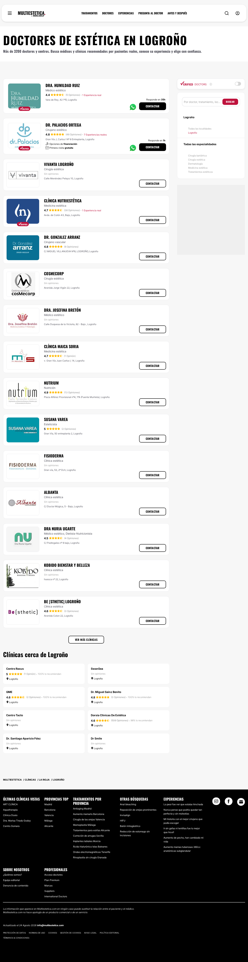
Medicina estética (198, 167)
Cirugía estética (196, 159)
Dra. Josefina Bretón (62, 310)
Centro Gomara (11, 826)
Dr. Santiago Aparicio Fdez (23, 738)
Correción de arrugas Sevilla (88, 835)
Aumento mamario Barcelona (88, 814)
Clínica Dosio (10, 815)
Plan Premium (51, 880)
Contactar (152, 106)
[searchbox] (203, 102)
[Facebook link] (228, 802)
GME (9, 692)
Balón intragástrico (130, 826)
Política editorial (109, 933)
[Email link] (241, 802)
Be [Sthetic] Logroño (62, 601)
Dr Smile (96, 738)
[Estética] (31, 14)
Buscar (230, 101)
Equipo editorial (11, 880)
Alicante (48, 826)
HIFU (122, 820)
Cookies (52, 933)
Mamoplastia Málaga (84, 824)
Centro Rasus (15, 668)
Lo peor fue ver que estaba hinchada (183, 804)
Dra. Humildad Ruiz (63, 85)
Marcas (48, 885)
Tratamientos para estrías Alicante (91, 830)
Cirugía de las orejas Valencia (89, 819)
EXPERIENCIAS (126, 13)
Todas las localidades (199, 128)
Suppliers (49, 891)
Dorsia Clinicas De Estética (108, 715)
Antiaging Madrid (82, 808)
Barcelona (49, 809)
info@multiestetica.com (50, 925)
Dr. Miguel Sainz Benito (106, 692)
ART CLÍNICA (10, 804)
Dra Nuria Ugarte (59, 528)
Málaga (48, 820)
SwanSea (97, 668)
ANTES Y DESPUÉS (177, 13)
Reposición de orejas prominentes (138, 809)
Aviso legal (90, 933)
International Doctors (55, 896)
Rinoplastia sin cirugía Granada (90, 857)
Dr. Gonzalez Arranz (62, 237)
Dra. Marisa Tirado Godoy (17, 820)
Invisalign (125, 815)
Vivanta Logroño (59, 164)
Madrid (48, 804)
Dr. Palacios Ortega (63, 125)
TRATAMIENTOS (89, 13)
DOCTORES (108, 13)
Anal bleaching (128, 804)
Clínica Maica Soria (61, 346)
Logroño (192, 132)
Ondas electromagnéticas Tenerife (91, 852)
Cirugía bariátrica (197, 155)
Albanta (51, 492)
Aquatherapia (10, 809)
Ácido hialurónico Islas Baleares (90, 846)
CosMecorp (54, 273)
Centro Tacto (14, 715)
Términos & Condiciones (16, 938)
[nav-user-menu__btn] (237, 13)
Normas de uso (37, 933)
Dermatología (195, 163)
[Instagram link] (216, 802)
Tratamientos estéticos (200, 171)
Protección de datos (14, 933)
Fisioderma (54, 456)
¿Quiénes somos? (12, 874)
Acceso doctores (53, 874)
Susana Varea (56, 419)
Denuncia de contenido (15, 885)
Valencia (49, 815)
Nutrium (51, 383)
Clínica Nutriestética (63, 201)
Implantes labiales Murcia (87, 841)
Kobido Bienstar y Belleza (67, 565)
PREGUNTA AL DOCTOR (150, 13)
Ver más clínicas (86, 640)
